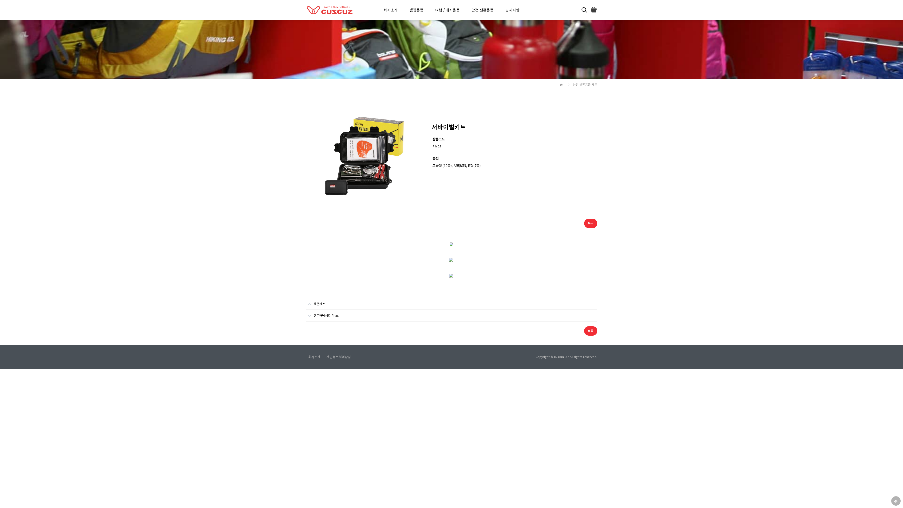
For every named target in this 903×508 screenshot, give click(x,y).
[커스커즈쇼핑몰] (593, 10)
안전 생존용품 (482, 10)
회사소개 (391, 10)
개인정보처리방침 (338, 356)
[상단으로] (896, 501)
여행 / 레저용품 (447, 10)
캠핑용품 (416, 10)
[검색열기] (584, 10)
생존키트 (319, 304)
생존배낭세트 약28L (326, 315)
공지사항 (512, 10)
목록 (591, 223)
